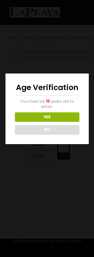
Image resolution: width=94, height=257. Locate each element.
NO (47, 129)
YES (47, 117)
